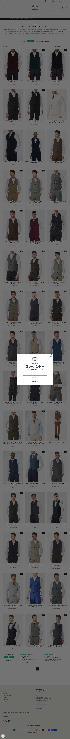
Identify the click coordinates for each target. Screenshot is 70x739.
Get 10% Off (35, 377)
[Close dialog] (51, 355)
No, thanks (35, 381)
